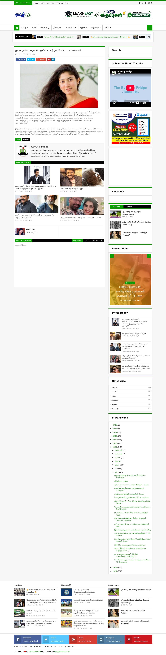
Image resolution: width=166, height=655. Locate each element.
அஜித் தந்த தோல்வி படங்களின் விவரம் (129, 494)
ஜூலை (118, 461)
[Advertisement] (130, 167)
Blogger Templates (62, 651)
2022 (115, 439)
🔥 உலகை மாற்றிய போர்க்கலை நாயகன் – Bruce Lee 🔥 (94, 37)
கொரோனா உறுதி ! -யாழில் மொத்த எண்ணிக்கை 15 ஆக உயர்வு (132, 560)
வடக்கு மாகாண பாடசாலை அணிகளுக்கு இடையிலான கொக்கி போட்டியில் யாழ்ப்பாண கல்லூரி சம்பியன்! (89, 623)
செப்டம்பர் (119, 453)
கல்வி (34, 28)
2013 (115, 571)
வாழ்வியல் (95, 28)
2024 (115, 432)
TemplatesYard (35, 651)
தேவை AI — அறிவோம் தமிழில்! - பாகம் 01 (43, 37)
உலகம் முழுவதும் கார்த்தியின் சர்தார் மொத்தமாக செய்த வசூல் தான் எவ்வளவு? (34, 216)
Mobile (29, 646)
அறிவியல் (83, 28)
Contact (51, 3)
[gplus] (145, 3)
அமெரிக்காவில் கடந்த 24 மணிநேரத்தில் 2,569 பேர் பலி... (132, 534)
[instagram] (149, 3)
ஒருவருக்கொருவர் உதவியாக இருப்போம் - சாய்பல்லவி (130, 476)
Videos (108, 28)
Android (39, 646)
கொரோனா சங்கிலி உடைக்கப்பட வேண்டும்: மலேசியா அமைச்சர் (130, 519)
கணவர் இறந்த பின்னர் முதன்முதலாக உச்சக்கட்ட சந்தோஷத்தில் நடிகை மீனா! (130, 291)
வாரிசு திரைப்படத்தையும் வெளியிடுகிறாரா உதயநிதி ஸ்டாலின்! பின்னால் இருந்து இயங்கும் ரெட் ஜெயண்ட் (36, 187)
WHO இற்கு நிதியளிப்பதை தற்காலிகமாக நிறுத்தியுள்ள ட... (130, 549)
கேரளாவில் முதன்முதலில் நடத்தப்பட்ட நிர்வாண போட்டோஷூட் (132, 508)
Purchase (70, 646)
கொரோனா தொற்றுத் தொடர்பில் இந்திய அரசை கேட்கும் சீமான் (132, 540)
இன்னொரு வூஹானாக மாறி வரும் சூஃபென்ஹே (132, 529)
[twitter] (142, 3)
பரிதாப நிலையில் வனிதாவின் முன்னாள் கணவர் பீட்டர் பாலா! (80, 217)
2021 (115, 443)
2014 (115, 567)
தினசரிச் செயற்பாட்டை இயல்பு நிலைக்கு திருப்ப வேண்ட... (132, 502)
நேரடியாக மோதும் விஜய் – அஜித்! (71, 189)
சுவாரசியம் (70, 28)
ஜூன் (117, 465)
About (42, 3)
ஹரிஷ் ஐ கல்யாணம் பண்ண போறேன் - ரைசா (131, 484)
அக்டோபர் (119, 450)
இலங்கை (126, 37)
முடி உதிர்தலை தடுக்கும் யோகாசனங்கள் (136, 590)
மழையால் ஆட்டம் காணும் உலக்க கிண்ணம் (88, 600)
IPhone (49, 646)
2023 (115, 436)
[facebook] (140, 3)
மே (116, 468)
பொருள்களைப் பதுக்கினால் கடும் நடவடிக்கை (131, 497)
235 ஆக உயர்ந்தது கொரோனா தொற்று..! (129, 545)
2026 (115, 425)
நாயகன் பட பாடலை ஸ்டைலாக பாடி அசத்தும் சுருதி (131, 513)
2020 (115, 447)
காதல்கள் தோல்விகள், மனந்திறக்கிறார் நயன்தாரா (129, 489)
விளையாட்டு (45, 28)
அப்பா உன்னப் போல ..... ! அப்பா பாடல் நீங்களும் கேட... (131, 525)
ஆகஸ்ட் (118, 457)
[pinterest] (151, 3)
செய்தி (24, 28)
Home (36, 3)
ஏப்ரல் (117, 472)
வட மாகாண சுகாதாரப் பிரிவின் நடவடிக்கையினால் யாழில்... (126, 555)
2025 (115, 428)
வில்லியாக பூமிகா (121, 481)
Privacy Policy (63, 3)
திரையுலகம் (57, 28)
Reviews (59, 646)
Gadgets (19, 646)
